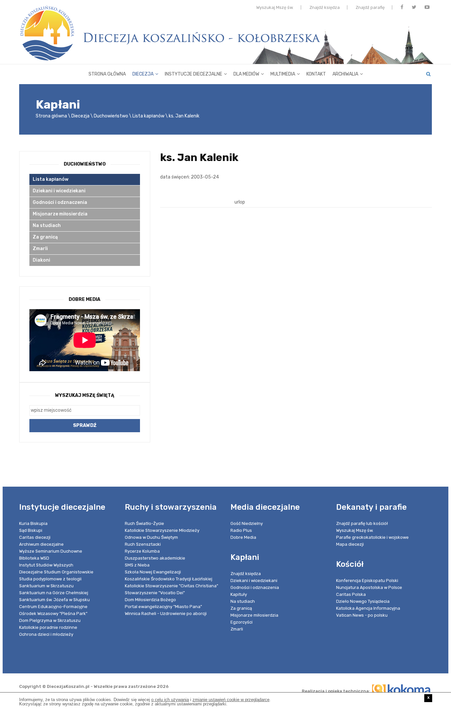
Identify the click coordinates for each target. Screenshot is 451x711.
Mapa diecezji (350, 544)
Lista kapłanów (148, 116)
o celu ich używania (170, 699)
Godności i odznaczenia (60, 202)
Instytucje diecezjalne (193, 74)
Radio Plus (241, 530)
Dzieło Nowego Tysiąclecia (363, 601)
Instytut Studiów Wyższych (46, 565)
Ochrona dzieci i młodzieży (46, 634)
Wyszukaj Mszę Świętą (84, 395)
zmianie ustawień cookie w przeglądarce (230, 699)
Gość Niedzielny (246, 523)
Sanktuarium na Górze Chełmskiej (53, 592)
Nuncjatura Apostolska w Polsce (369, 587)
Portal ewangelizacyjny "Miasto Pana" (163, 606)
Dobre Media (243, 537)
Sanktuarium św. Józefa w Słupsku (54, 599)
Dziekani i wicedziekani (59, 191)
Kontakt (316, 74)
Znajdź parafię (370, 7)
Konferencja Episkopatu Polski (367, 580)
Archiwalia (345, 74)
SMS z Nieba (137, 565)
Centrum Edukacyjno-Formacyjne (53, 606)
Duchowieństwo (111, 116)
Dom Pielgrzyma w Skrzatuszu (50, 620)
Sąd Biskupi (30, 530)
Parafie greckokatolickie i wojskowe (372, 537)
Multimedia (282, 74)
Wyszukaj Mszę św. (275, 7)
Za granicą (45, 237)
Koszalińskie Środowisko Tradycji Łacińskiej (168, 578)
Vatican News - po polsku (362, 615)
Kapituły (238, 594)
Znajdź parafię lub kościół (362, 523)
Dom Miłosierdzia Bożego (150, 599)
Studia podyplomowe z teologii (50, 578)
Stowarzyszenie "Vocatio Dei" (155, 592)
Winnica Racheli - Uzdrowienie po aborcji (166, 613)
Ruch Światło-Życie (144, 523)
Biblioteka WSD (34, 558)
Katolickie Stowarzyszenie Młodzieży (162, 530)
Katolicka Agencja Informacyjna (368, 608)
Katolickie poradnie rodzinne (48, 627)
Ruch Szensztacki (143, 544)
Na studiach (47, 225)
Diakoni (41, 260)
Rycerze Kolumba (142, 551)
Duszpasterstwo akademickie (155, 558)
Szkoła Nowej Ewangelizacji (153, 571)
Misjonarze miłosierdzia (60, 214)
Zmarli (40, 248)
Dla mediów (246, 74)
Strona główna (107, 74)
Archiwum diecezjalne (41, 544)
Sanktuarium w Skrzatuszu (46, 585)
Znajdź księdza (324, 7)
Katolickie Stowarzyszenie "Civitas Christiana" (171, 585)
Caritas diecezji (35, 537)
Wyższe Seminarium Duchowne (50, 551)
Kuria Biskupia (33, 523)
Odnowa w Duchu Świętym (151, 537)
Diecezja (143, 74)
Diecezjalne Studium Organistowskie (56, 571)
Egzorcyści (241, 622)
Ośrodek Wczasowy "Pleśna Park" (53, 613)
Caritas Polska (351, 594)
